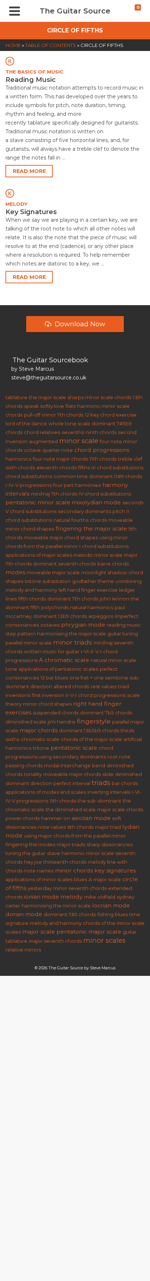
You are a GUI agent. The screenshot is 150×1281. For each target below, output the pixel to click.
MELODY (16, 204)
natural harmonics (91, 607)
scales (13, 932)
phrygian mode (83, 624)
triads (101, 783)
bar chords (125, 783)
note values (52, 827)
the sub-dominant (99, 801)
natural (62, 520)
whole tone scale (69, 423)
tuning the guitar (25, 853)
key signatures (115, 870)
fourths (79, 520)
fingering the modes (30, 844)
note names (39, 871)
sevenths (73, 432)
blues (80, 879)
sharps (75, 397)
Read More (29, 171)
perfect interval (72, 783)
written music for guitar (51, 651)
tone (11, 669)
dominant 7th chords (72, 599)
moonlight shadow (104, 572)
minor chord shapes (47, 704)
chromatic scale (40, 739)
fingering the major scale (91, 528)
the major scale (47, 397)
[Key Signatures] (75, 192)
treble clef (130, 459)
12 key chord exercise (111, 415)
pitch (118, 511)
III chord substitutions (117, 467)
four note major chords (60, 459)
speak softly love (44, 406)
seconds (132, 502)
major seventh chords (55, 941)
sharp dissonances (110, 844)
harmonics (18, 459)
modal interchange (67, 765)
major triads (71, 844)
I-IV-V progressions (28, 485)
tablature (16, 397)
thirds (127, 730)
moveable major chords (72, 774)
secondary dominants (84, 511)
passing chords (24, 765)
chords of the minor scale (114, 923)
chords (98, 520)
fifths (84, 467)
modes (15, 572)
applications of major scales (38, 555)
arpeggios (100, 616)
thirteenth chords (64, 862)
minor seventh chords (80, 888)
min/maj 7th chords (54, 494)
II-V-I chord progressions (96, 695)
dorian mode (23, 914)
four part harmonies (77, 485)
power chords (22, 818)
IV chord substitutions (105, 494)
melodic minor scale (98, 555)
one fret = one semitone (99, 678)
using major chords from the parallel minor (75, 836)
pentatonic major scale (88, 931)
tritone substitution (48, 581)
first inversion (48, 695)
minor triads (72, 642)
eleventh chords (56, 467)
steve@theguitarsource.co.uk (48, 377)
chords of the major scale (91, 739)
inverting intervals (108, 792)
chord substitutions (28, 476)
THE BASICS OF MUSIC (34, 72)
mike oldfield (99, 897)
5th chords (63, 801)
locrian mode (111, 905)
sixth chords (20, 467)
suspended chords (56, 713)
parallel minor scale (28, 643)
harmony (115, 484)
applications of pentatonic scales (58, 669)
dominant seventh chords (64, 564)
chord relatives (42, 432)
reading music (124, 625)
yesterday (40, 888)
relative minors (23, 950)
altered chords (71, 686)
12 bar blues (54, 678)
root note (118, 757)
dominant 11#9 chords (115, 476)
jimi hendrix (61, 722)
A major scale (104, 879)
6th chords (80, 827)
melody (71, 896)
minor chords (74, 870)
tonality (33, 774)
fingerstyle (94, 721)
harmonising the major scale (71, 633)
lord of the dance (26, 423)
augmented (43, 441)
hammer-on (55, 818)
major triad (108, 827)
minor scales (104, 940)
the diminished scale (71, 809)
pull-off (32, 415)
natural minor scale (113, 660)
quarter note (57, 450)
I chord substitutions (104, 546)
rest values (104, 686)
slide (108, 774)
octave (32, 450)
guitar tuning (122, 633)
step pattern (20, 633)
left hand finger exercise (88, 590)
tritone (41, 748)
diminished (128, 774)
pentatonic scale (74, 747)
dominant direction (28, 783)
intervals (17, 493)
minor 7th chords (62, 415)
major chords (39, 730)
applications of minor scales (38, 879)
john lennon (114, 599)
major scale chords (120, 809)
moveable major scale (53, 572)
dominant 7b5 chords (106, 713)
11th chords (103, 459)
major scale (38, 931)
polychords (54, 607)
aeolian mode (91, 818)
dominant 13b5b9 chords (89, 730)
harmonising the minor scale (56, 905)
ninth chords (101, 432)
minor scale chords (108, 397)
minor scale (78, 441)
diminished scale (25, 722)
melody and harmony (56, 923)
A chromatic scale (64, 660)
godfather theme (93, 581)
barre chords (113, 564)
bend (98, 765)
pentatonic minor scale (37, 502)
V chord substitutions (30, 511)
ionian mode (41, 896)
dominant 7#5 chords (70, 914)
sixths (12, 739)
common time (71, 476)
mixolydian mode (96, 502)
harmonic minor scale (88, 853)
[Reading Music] (75, 61)
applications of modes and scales (45, 792)
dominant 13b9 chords (60, 616)
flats (71, 406)
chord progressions (101, 449)
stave (53, 853)
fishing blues (112, 914)
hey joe (33, 862)
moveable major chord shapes (61, 537)
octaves (50, 625)
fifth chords (32, 599)
